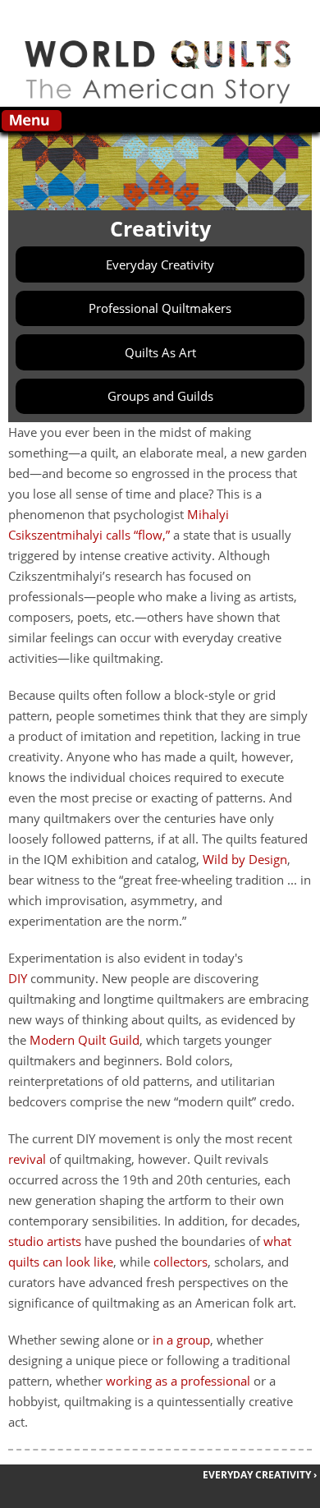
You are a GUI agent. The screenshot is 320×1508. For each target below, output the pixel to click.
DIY (17, 978)
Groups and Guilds (160, 396)
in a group (181, 1339)
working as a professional (178, 1380)
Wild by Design (245, 859)
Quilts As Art (160, 352)
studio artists (44, 1241)
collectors (180, 1261)
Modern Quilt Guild (84, 1040)
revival (27, 1159)
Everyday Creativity (160, 264)
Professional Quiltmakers (160, 308)
